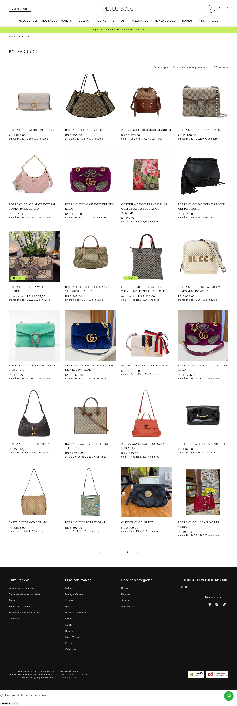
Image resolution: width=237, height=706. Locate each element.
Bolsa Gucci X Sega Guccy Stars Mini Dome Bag (199, 289)
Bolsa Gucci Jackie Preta (29, 443)
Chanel (69, 600)
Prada (68, 643)
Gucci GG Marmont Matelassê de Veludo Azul (89, 367)
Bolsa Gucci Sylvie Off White (145, 365)
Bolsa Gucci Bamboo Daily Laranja (143, 446)
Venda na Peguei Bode (22, 588)
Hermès (69, 631)
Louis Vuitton (73, 637)
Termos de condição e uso (24, 612)
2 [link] (118, 551)
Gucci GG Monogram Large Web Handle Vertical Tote (143, 289)
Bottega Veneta (74, 594)
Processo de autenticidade (24, 594)
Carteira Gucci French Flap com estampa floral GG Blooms (144, 208)
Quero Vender (20, 8)
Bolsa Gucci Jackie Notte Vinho (198, 524)
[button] (211, 9)
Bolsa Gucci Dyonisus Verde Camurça (32, 367)
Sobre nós (15, 600)
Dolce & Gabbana (75, 612)
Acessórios (127, 606)
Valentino (70, 649)
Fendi (68, 618)
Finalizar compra (9, 703)
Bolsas (125, 588)
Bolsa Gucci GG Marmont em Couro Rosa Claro (32, 206)
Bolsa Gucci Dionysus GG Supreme (29, 289)
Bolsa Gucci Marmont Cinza (32, 130)
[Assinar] (224, 587)
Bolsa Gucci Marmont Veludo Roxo (90, 206)
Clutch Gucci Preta (137, 522)
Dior (67, 606)
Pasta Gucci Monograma (29, 522)
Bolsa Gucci (25, 36)
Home (12, 36)
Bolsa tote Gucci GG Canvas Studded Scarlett (88, 289)
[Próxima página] (137, 552)
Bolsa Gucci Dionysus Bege (200, 130)
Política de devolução (21, 606)
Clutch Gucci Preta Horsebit (201, 443)
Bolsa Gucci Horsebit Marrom (146, 130)
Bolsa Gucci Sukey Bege (84, 130)
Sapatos (126, 600)
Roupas (125, 594)
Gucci (68, 624)
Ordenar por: (161, 67)
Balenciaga (71, 588)
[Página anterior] (100, 552)
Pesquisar (14, 618)
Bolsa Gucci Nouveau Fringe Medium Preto (201, 206)
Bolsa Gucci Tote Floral (85, 522)
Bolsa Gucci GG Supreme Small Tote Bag (90, 446)
